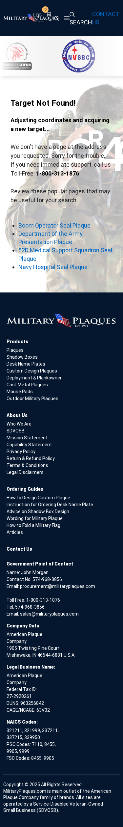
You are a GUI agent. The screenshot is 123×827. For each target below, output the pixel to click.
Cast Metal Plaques (27, 384)
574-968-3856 (47, 579)
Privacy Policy (21, 451)
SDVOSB (16, 430)
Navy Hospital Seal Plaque (53, 266)
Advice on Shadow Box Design (38, 511)
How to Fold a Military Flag (33, 525)
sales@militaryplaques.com (49, 614)
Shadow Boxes (22, 357)
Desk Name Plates (26, 364)
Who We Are (19, 424)
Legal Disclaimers (25, 472)
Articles (15, 532)
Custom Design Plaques (32, 370)
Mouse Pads (20, 391)
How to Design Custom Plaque (38, 497)
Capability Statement (29, 444)
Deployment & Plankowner (34, 377)
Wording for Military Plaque (35, 518)
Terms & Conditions (27, 465)
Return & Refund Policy (31, 458)
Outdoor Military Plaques (32, 398)
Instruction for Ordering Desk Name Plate (50, 504)
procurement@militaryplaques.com (57, 586)
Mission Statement (27, 437)
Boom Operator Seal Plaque (54, 225)
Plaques (15, 350)
